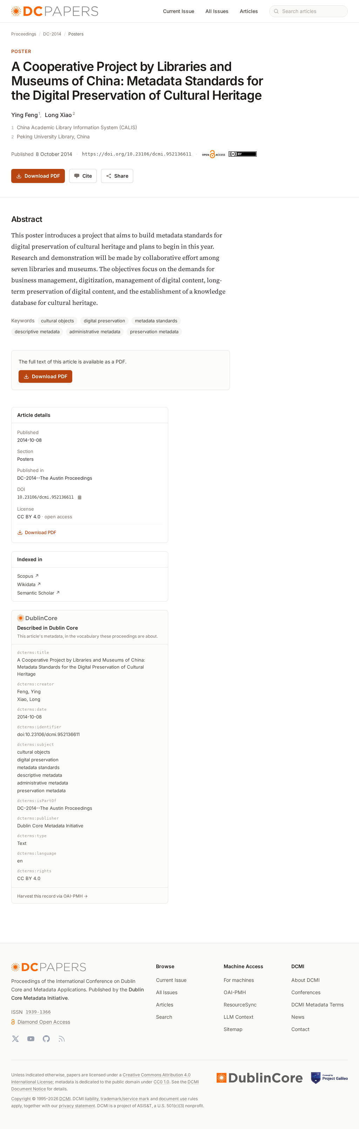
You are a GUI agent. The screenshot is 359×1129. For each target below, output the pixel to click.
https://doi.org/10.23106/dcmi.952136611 (136, 154)
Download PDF (42, 176)
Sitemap (233, 1029)
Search (164, 1017)
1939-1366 (38, 1012)
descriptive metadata (37, 331)
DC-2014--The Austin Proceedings (54, 478)
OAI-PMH (235, 992)
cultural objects (57, 320)
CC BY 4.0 (28, 516)
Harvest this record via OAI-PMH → (52, 896)
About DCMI (305, 980)
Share (121, 176)
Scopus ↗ (28, 576)
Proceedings (23, 34)
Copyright (21, 1098)
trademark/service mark (125, 1098)
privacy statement (77, 1105)
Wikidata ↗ (29, 584)
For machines (239, 980)
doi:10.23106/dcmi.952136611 (48, 734)
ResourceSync (240, 1004)
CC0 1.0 (161, 1081)
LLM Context (238, 1017)
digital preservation (104, 320)
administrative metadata (94, 331)
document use (173, 1098)
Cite (87, 176)
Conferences (305, 992)
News (297, 1017)
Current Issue (178, 11)
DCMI (64, 1098)
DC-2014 (52, 34)
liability (92, 1098)
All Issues (217, 11)
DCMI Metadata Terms (317, 1004)
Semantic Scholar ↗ (38, 593)
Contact (300, 1029)
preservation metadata (154, 331)
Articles (249, 11)
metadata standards (156, 320)
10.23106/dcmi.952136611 (45, 497)
